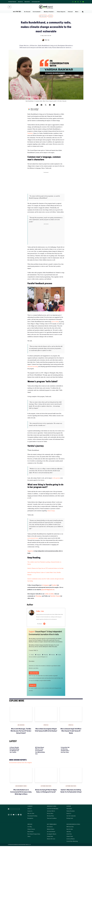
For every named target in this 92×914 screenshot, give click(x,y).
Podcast (70, 11)
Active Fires (69, 902)
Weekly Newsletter (71, 879)
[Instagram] (78, 2)
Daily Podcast (30, 899)
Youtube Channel (12, 1)
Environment (50, 894)
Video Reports (61, 11)
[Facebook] (80, 2)
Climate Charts (70, 904)
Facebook (54, 585)
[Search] (82, 11)
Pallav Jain (47, 39)
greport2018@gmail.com (47, 589)
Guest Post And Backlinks (52, 876)
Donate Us (20, 1)
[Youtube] (83, 2)
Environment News (50, 858)
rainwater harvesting (32, 366)
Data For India (70, 897)
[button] (21, 11)
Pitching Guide (70, 886)
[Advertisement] (46, 182)
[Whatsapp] (73, 2)
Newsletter (27, 1)
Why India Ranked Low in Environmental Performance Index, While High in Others (50, 862)
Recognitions (30, 886)
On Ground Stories (51, 899)
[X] (75, 2)
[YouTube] (13, 882)
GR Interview (43, 16)
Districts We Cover (51, 906)
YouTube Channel (55, 596)
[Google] (21, 882)
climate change (51, 510)
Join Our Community (71, 883)
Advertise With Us (51, 879)
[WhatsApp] (9, 882)
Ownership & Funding (32, 883)
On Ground (27, 11)
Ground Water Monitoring (72, 909)
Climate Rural (50, 904)
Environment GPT (36, 1)
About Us (29, 876)
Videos (28, 904)
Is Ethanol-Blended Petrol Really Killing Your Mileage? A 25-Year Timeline (27, 782)
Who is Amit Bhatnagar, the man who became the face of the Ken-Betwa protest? (50, 768)
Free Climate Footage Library (33, 902)
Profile (50, 16)
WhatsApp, (38, 596)
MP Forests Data (70, 894)
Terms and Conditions (52, 886)
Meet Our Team (30, 881)
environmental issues (32, 538)
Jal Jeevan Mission (71, 906)
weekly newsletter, (49, 593)
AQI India (69, 899)
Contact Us (29, 879)
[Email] (44, 624)
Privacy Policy (50, 881)
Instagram (46, 585)
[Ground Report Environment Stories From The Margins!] (46, 7)
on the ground (56, 478)
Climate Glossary (31, 897)
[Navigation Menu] (9, 7)
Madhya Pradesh (50, 897)
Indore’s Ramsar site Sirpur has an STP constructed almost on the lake (45, 568)
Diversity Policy (50, 883)
